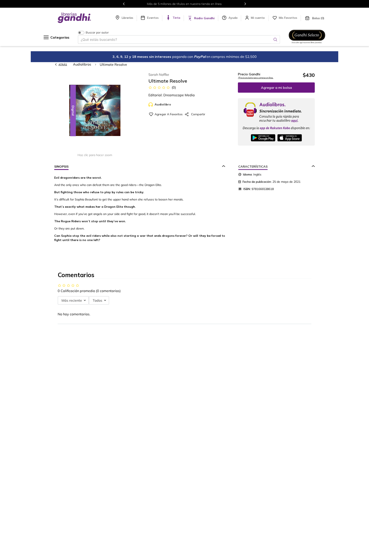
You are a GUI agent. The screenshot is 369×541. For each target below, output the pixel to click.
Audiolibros (82, 64)
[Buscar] (275, 39)
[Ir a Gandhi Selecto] (306, 44)
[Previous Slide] (123, 3)
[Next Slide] (245, 3)
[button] (94, 110)
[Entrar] (258, 17)
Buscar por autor (97, 32)
